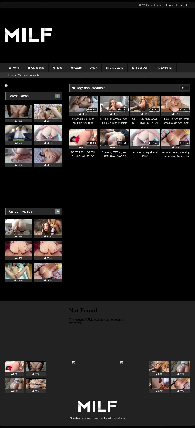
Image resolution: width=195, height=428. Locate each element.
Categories (37, 67)
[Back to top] (183, 416)
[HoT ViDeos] (43, 35)
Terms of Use (140, 67)
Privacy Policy (164, 67)
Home (16, 67)
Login (169, 4)
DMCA (94, 67)
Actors (78, 67)
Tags (59, 67)
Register (184, 4)
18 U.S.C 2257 (114, 67)
